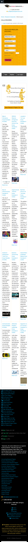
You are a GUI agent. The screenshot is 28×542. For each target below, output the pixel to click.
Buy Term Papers (7, 395)
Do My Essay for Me (8, 414)
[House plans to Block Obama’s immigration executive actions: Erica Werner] (15, 181)
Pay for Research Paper (9, 413)
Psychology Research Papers (8, 475)
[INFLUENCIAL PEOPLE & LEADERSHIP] (15, 373)
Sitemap (14, 511)
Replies (12, 74)
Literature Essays (5, 483)
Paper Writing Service (8, 409)
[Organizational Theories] (15, 243)
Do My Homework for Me (9, 420)
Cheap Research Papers (8, 393)
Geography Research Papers (8, 471)
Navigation (2, 1)
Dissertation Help (6, 407)
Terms (14, 508)
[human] (24, 317)
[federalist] (24, 383)
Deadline (6, 48)
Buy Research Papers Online (10, 423)
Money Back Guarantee (14, 516)
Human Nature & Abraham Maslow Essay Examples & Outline (24, 256)
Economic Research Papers (8, 466)
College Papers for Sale (8, 418)
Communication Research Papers (9, 462)
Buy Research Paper (8, 397)
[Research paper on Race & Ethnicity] (6, 236)
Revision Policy (14, 518)
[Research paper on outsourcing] (15, 297)
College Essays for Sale (8, 421)
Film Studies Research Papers (8, 468)
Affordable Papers (7, 390)
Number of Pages (9, 53)
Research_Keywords (10, 17)
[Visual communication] (6, 356)
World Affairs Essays (6, 487)
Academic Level (8, 44)
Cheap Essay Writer (7, 402)
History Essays (5, 473)
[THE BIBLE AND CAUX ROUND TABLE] (6, 183)
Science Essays (5, 492)
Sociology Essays (5, 490)
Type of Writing (8, 34)
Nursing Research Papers (7, 478)
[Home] (13, 6)
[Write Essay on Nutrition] (24, 237)
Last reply (19, 74)
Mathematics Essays (6, 480)
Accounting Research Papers (8, 459)
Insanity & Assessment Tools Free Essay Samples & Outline (6, 256)
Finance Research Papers (7, 469)
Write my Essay (7, 404)
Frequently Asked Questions (14, 513)
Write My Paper (6, 399)
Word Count (7, 55)
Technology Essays (6, 488)
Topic (5, 74)
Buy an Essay (6, 400)
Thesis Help (6, 406)
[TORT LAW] (24, 173)
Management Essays (6, 482)
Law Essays (4, 485)
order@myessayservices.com (15, 11)
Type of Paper (7, 39)
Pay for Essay (5, 416)
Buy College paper (7, 425)
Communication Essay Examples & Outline (6, 325)
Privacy (15, 509)
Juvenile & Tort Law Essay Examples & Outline (23, 120)
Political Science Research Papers (9, 476)
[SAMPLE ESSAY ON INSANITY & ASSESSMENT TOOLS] (6, 315)
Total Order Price (8, 58)
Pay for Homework (7, 411)
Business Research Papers (8, 461)
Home (2, 17)
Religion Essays (5, 494)
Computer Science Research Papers (10, 464)
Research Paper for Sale (8, 392)
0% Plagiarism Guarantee (14, 515)
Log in (4, 23)
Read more (5, 185)
